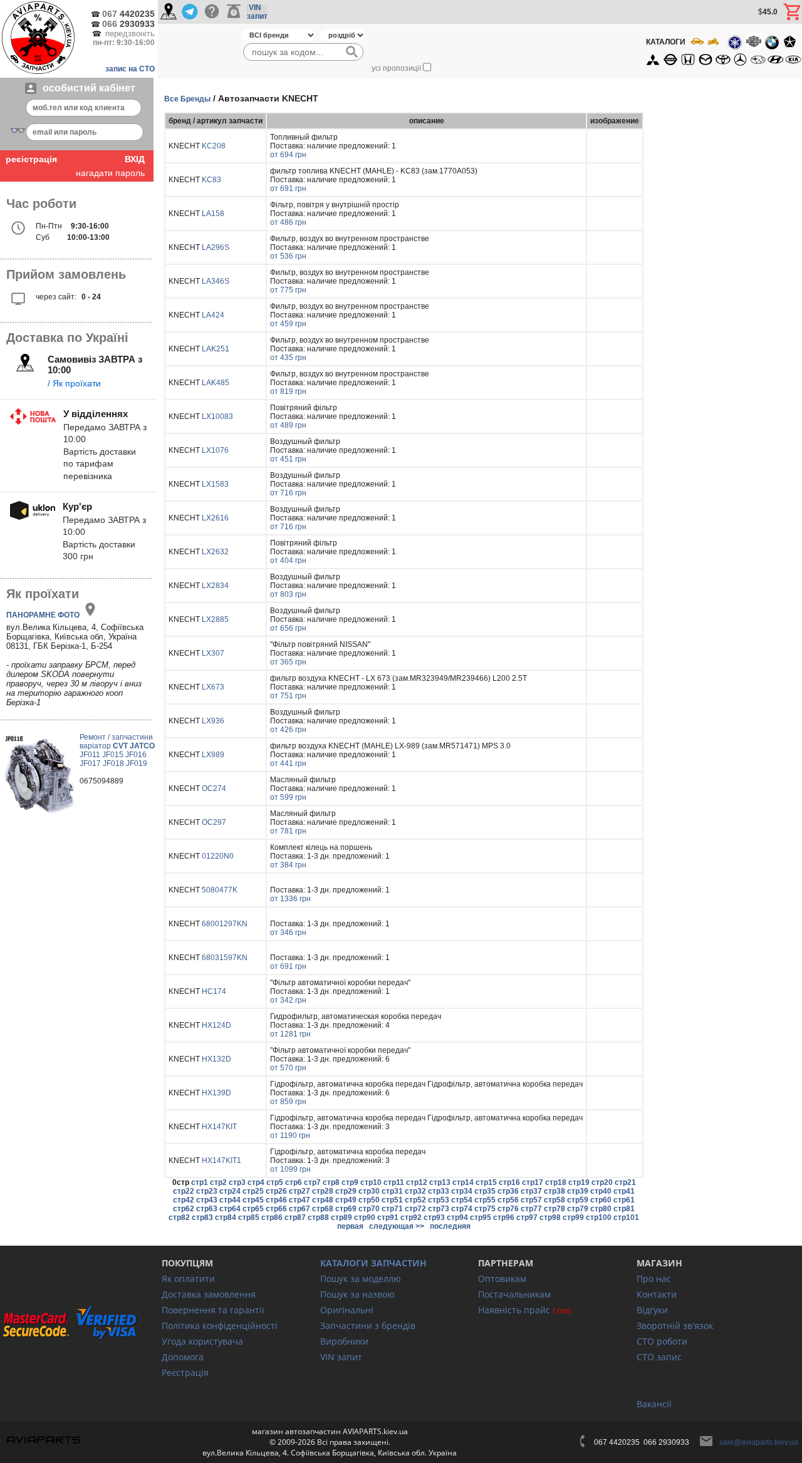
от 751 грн (288, 695)
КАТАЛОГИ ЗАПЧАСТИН (373, 1263)
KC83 (211, 179)
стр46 (276, 1200)
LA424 (213, 315)
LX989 (213, 754)
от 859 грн (288, 1101)
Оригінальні (346, 1310)
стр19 (579, 1182)
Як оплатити (188, 1279)
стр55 (485, 1200)
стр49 (346, 1200)
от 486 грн (288, 222)
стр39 (577, 1191)
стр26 (276, 1191)
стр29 (346, 1191)
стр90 (364, 1217)
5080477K (219, 890)
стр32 (415, 1191)
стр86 (272, 1217)
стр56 (508, 1200)
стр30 (369, 1191)
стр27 (299, 1191)
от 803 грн (288, 594)
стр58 (554, 1200)
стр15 (486, 1182)
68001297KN (224, 923)
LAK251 (215, 348)
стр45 (253, 1200)
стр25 (253, 1191)
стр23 (206, 1191)
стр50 (369, 1200)
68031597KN (224, 957)
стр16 (509, 1182)
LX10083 (217, 416)
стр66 (276, 1208)
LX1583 (215, 484)
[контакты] (168, 12)
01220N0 (218, 856)
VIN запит (341, 1357)
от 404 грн (288, 560)
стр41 (624, 1191)
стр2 (218, 1182)
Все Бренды (187, 99)
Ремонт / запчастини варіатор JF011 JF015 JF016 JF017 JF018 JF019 (117, 750)
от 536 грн (288, 256)
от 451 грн (288, 459)
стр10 (371, 1182)
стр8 (331, 1182)
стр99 (573, 1217)
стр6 (293, 1182)
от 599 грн (288, 797)
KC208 (214, 146)
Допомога (183, 1357)
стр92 (411, 1217)
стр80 (601, 1208)
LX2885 (215, 619)
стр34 (461, 1191)
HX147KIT (219, 1126)
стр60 (601, 1200)
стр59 (577, 1200)
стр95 (480, 1217)
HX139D (216, 1092)
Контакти (657, 1294)
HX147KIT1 (221, 1160)
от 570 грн (288, 1067)
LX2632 (215, 551)
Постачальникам (514, 1294)
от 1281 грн (290, 1034)
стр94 (457, 1217)
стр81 (624, 1208)
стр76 (508, 1208)
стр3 (237, 1182)
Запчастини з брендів (367, 1325)
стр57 (531, 1200)
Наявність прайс (514, 1310)
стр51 (392, 1200)
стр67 (299, 1208)
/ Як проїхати (74, 383)
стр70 (369, 1208)
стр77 (531, 1208)
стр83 (202, 1217)
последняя (450, 1226)
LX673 (213, 687)
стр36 (508, 1191)
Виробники (344, 1341)
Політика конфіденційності (220, 1325)
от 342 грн (288, 1000)
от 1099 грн (290, 1169)
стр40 (601, 1191)
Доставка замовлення (209, 1294)
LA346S (215, 281)
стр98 (550, 1217)
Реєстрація (185, 1372)
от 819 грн (288, 391)
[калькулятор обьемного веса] (233, 12)
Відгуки (652, 1310)
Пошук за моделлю (360, 1279)
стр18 (555, 1182)
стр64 (230, 1208)
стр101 (626, 1217)
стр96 (503, 1217)
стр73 (438, 1208)
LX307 (213, 653)
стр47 (299, 1200)
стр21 (625, 1182)
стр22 (183, 1191)
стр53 (438, 1200)
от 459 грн (288, 323)
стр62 (183, 1208)
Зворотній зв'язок (675, 1325)
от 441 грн (288, 763)
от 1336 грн (290, 898)
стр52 (415, 1200)
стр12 (416, 1182)
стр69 (346, 1208)
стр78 (554, 1208)
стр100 (599, 1217)
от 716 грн (288, 493)
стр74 (461, 1208)
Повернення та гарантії (213, 1310)
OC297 (214, 822)
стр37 (531, 1191)
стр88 (318, 1217)
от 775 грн (288, 290)
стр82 (179, 1217)
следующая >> (396, 1226)
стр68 (322, 1208)
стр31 (392, 1191)
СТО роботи (662, 1341)
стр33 (438, 1191)
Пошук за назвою (357, 1294)
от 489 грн (288, 425)
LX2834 (215, 585)
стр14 (463, 1182)
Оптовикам (502, 1279)
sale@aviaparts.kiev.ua (758, 1442)
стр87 (295, 1217)
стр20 (602, 1182)
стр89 (341, 1217)
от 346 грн (288, 932)
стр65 (253, 1208)
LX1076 (215, 450)
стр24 (230, 1191)
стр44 (230, 1200)
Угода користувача (202, 1341)
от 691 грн (288, 188)
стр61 (624, 1200)
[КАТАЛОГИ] (723, 50)
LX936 (213, 720)
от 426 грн (288, 729)
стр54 (461, 1200)
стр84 (225, 1217)
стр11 (393, 1182)
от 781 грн (288, 831)
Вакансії (654, 1404)
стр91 (387, 1217)
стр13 (439, 1182)
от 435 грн (288, 357)
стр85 (248, 1217)
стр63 (206, 1208)
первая (350, 1226)
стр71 (392, 1208)
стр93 (434, 1217)
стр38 (554, 1191)
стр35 (485, 1191)
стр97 (527, 1217)
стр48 (322, 1200)
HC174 (214, 991)
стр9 (349, 1182)
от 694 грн (288, 154)
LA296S (215, 247)
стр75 (485, 1208)
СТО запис (659, 1357)
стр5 (274, 1182)
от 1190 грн (290, 1135)
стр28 (322, 1191)
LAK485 (215, 382)
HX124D (216, 1025)
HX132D (216, 1059)
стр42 (183, 1200)
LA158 (213, 213)
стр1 (199, 1182)
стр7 (312, 1182)
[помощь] (211, 12)
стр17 (532, 1182)
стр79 (577, 1208)
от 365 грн (288, 662)
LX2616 (215, 518)
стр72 (415, 1208)
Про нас (654, 1279)
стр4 (255, 1182)
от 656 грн (288, 628)
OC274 (214, 788)
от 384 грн (288, 865)
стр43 (206, 1200)
